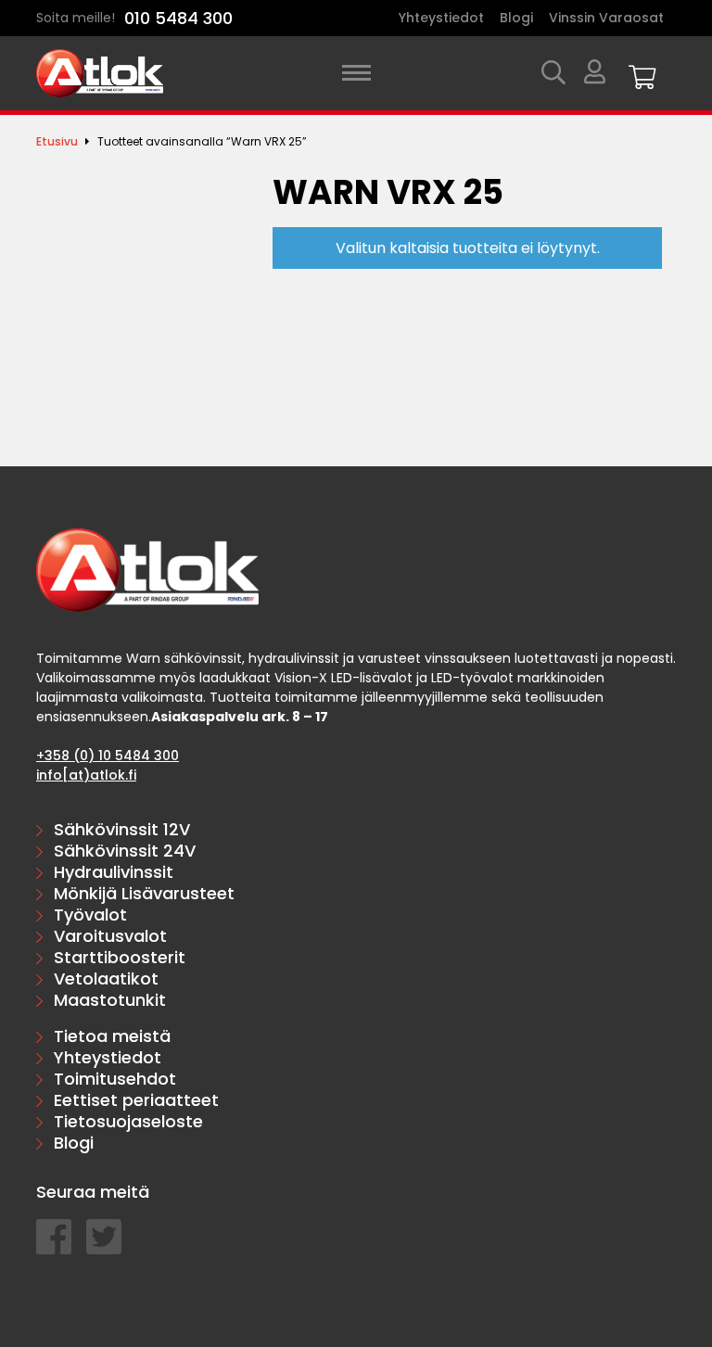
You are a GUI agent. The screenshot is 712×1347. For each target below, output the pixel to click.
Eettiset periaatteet (136, 1100)
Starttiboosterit (119, 957)
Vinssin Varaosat (606, 17)
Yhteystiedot (441, 17)
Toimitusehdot (115, 1078)
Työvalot (90, 914)
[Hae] (553, 74)
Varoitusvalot (110, 935)
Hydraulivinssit (113, 871)
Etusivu (57, 141)
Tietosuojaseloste (128, 1121)
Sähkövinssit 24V (125, 850)
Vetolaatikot (106, 978)
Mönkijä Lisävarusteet (144, 893)
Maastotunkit (110, 999)
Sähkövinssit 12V (122, 829)
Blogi (516, 17)
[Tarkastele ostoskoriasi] (642, 74)
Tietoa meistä (112, 1036)
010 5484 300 (178, 18)
